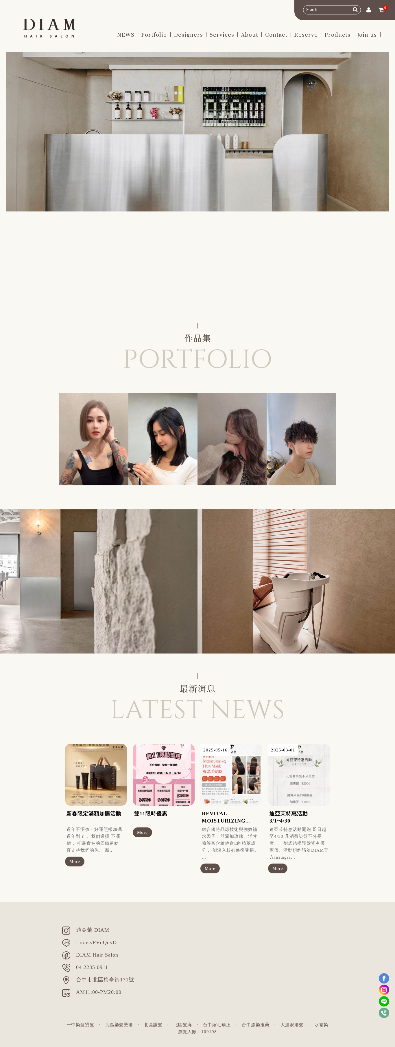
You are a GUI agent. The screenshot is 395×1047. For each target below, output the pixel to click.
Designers (188, 34)
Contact (276, 34)
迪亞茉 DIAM (92, 930)
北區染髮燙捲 (119, 1024)
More (74, 861)
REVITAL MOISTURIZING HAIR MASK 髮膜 (225, 821)
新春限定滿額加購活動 (94, 813)
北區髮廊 (182, 1024)
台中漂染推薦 (256, 1024)
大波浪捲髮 (292, 1024)
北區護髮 (153, 1024)
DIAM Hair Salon (97, 955)
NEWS (125, 34)
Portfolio (154, 34)
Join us (367, 34)
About (249, 34)
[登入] (369, 10)
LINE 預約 (65, 297)
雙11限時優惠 (150, 813)
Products (337, 34)
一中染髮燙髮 (80, 1024)
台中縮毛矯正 (217, 1024)
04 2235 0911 (92, 967)
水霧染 (321, 1024)
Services (222, 34)
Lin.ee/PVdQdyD (96, 942)
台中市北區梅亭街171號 (105, 980)
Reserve (306, 34)
